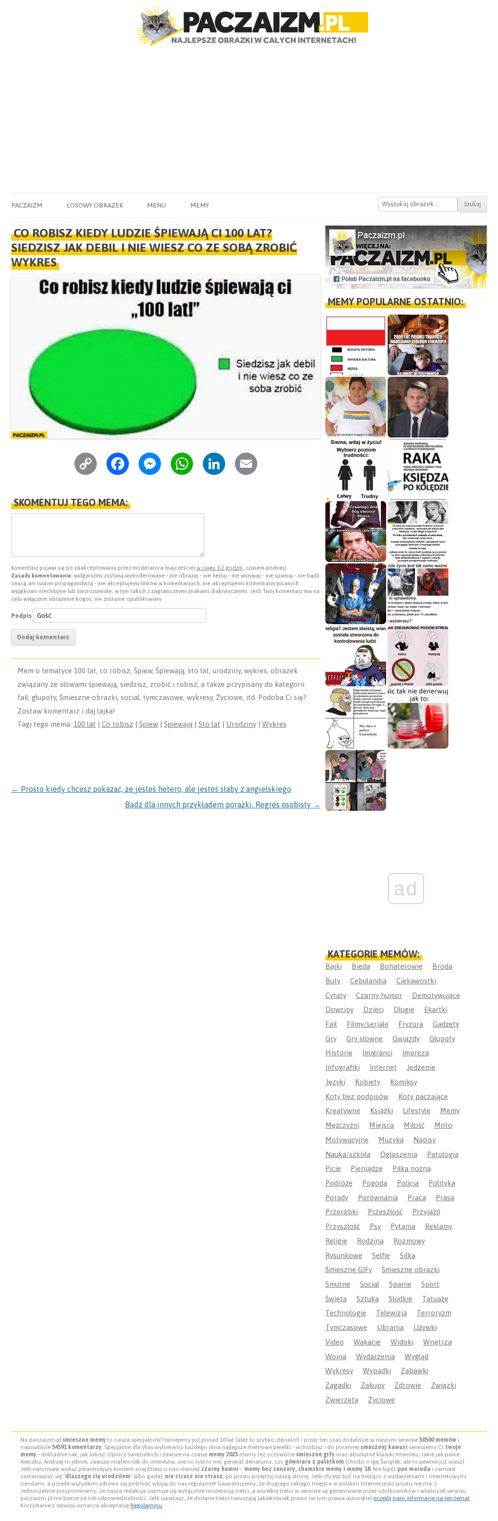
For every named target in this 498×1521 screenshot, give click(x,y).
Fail (331, 1024)
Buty (332, 981)
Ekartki (435, 1009)
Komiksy (403, 1082)
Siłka (407, 1255)
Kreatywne (342, 1110)
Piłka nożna (411, 1168)
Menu (156, 205)
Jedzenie (421, 1067)
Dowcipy (339, 1009)
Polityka (441, 1183)
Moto (443, 1125)
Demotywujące (436, 995)
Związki (443, 1385)
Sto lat (209, 724)
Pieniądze (367, 1168)
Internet (383, 1067)
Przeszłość (385, 1211)
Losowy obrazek (95, 205)
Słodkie (400, 1298)
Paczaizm (26, 205)
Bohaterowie (401, 966)
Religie (336, 1241)
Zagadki (338, 1385)
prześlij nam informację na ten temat (422, 1498)
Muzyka (391, 1140)
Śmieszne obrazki (411, 1269)
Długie (403, 1009)
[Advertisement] (249, 120)
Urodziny (241, 724)
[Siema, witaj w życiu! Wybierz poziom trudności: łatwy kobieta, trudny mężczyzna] (355, 469)
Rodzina (370, 1241)
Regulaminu (146, 1505)
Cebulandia (368, 981)
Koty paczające (423, 1096)
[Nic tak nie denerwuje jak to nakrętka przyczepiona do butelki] (418, 718)
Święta (336, 1298)
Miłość (414, 1125)
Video (334, 1342)
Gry (331, 1038)
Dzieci (373, 1009)
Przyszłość (342, 1226)
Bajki (333, 966)
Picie (333, 1168)
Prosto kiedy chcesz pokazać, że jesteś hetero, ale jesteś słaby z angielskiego (151, 789)
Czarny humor (379, 995)
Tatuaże (435, 1298)
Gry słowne (364, 1038)
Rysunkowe (343, 1255)
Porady (336, 1197)
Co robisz (117, 724)
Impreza (415, 1053)
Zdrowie (407, 1385)
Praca (417, 1197)
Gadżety (446, 1024)
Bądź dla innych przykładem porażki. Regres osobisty (222, 804)
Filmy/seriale (368, 1024)
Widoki (402, 1342)
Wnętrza (437, 1342)
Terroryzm (434, 1313)
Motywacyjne (347, 1140)
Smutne (337, 1284)
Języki (335, 1082)
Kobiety (367, 1082)
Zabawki (414, 1370)
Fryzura (410, 1024)
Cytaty (335, 995)
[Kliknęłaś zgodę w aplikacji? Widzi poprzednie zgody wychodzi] (355, 780)
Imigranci (377, 1053)
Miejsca (381, 1125)
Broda (442, 966)
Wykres (274, 724)
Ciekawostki (416, 981)
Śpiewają (178, 724)
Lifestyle (416, 1110)
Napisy (424, 1140)
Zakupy (373, 1385)
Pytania (403, 1226)
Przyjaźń (426, 1211)
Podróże (339, 1183)
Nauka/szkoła (348, 1154)
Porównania (378, 1197)
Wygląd (416, 1356)
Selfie (381, 1255)
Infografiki (342, 1067)
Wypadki (377, 1370)
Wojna (335, 1356)
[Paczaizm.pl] (249, 25)
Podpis (21, 615)
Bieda (361, 966)
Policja (408, 1183)
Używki (425, 1327)
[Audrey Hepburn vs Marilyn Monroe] (418, 531)
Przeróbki (341, 1211)
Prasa (445, 1197)
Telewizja (391, 1313)
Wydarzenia (375, 1356)
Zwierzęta (341, 1400)
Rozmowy (409, 1241)
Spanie (400, 1284)
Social (369, 1284)
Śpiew (148, 724)
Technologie (345, 1313)
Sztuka (367, 1298)
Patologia (443, 1154)
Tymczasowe (346, 1327)
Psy (375, 1226)
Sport (430, 1284)
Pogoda (374, 1183)
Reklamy (438, 1226)
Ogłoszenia (398, 1154)
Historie (339, 1053)
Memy (199, 205)
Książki (381, 1110)
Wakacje (367, 1342)
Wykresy (339, 1370)
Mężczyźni (342, 1125)
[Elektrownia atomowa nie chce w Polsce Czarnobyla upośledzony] (355, 718)
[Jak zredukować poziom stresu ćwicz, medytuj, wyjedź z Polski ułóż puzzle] (418, 656)
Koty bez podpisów (357, 1096)
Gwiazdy (406, 1038)
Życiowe (381, 1400)
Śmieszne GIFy (348, 1269)
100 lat (84, 724)
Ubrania (390, 1327)
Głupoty (442, 1038)
